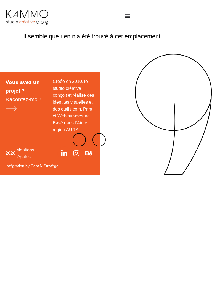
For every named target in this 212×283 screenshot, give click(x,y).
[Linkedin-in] (64, 153)
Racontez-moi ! (23, 90)
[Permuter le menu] (127, 16)
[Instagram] (76, 153)
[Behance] (89, 153)
